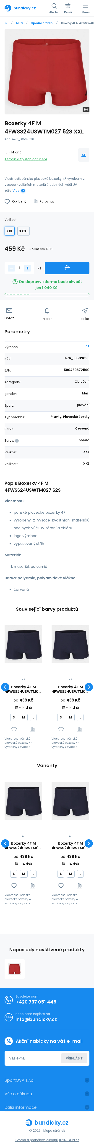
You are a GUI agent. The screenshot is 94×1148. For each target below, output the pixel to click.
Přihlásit (74, 1058)
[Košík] (68, 9)
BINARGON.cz (69, 1140)
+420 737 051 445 (36, 1002)
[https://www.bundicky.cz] (6, 23)
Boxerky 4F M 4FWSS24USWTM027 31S (23, 689)
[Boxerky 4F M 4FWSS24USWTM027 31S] (23, 644)
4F (83, 155)
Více (16, 190)
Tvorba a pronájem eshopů (36, 1140)
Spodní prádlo (41, 23)
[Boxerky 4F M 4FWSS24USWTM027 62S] (15, 969)
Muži (19, 23)
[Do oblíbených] (14, 729)
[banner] (27, 8)
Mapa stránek (54, 1130)
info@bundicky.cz (36, 1019)
